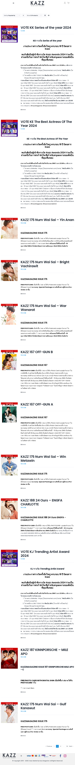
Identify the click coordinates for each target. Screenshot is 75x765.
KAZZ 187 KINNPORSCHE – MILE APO (44, 651)
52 (67, 746)
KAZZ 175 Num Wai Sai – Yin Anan (47, 219)
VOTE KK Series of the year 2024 (46, 27)
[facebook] (60, 755)
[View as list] (48, 15)
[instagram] (65, 755)
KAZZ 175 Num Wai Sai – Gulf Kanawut (43, 706)
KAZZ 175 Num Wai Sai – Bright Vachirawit (45, 264)
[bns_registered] (45, 755)
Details (24, 109)
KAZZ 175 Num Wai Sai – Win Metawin (43, 458)
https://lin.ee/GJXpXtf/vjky (34, 78)
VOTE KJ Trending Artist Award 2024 (45, 553)
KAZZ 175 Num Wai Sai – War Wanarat (43, 307)
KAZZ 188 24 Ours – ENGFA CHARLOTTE (41, 502)
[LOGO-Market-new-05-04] (37, 2)
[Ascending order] (23, 15)
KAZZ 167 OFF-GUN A (37, 404)
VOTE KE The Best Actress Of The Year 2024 (46, 123)
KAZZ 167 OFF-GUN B (37, 352)
